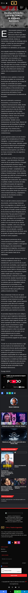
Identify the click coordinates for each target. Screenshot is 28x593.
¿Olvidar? (24, 563)
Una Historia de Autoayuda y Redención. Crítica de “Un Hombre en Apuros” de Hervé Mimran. (7, 473)
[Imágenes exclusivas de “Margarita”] (21, 481)
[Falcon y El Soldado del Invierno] (21, 458)
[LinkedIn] (7, 393)
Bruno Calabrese (14, 407)
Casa (11, 9)
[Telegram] (12, 393)
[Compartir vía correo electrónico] (15, 393)
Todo (14, 9)
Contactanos (4, 551)
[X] (5, 393)
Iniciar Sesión (14, 575)
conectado (15, 499)
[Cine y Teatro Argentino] (14, 3)
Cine (18, 9)
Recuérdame (5, 566)
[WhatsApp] (10, 393)
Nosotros (3, 549)
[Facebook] (2, 393)
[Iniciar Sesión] (6, 3)
